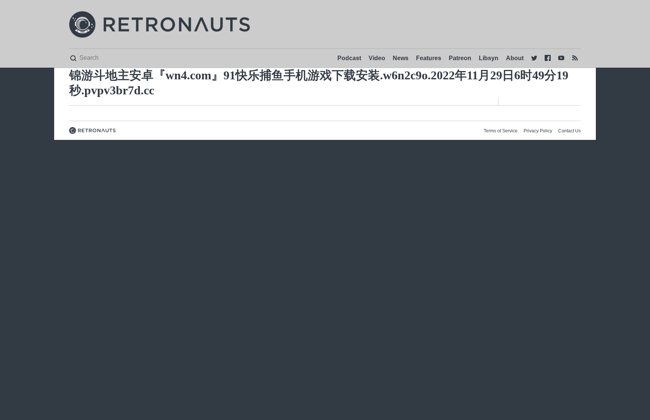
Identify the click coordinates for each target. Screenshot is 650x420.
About (515, 58)
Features (428, 58)
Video (377, 58)
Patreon (460, 58)
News (401, 58)
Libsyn (488, 58)
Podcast (349, 58)
